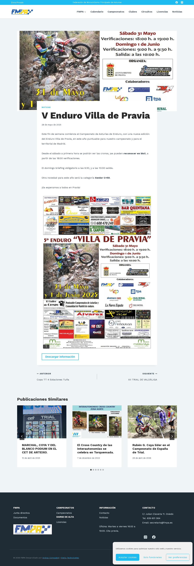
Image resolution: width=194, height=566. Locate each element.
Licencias (162, 11)
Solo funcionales (153, 557)
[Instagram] (182, 2)
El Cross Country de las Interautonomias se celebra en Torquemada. (95, 448)
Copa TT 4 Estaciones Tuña (53, 377)
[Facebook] (176, 2)
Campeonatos (116, 11)
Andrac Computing (50, 558)
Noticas (46, 107)
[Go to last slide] (22, 436)
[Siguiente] (172, 436)
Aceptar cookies (128, 557)
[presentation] (41, 421)
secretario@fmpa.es (161, 522)
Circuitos (146, 11)
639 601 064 (153, 518)
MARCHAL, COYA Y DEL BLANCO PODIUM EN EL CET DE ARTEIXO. (39, 448)
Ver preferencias (177, 557)
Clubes (133, 11)
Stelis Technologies (70, 558)
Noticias (177, 11)
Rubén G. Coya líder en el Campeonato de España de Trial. (151, 448)
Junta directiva (21, 513)
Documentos (20, 517)
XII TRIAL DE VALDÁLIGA (142, 377)
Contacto (104, 513)
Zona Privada (17, 2)
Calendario (96, 11)
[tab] (91, 470)
